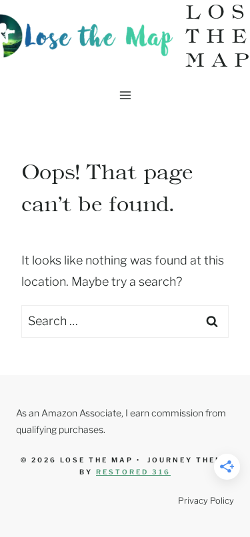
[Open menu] (125, 95)
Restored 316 (133, 472)
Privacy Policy (206, 501)
